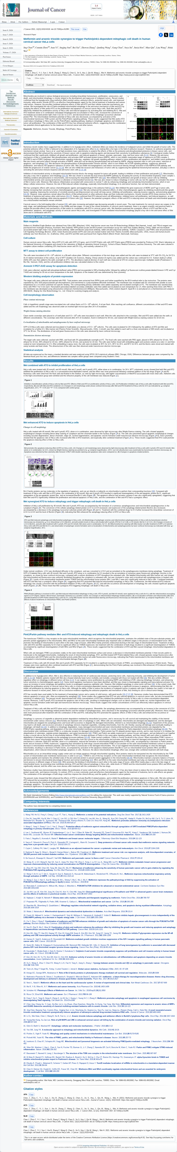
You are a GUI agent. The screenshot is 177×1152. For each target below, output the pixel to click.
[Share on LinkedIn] (171, 35)
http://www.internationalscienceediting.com (73, 795)
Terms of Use (139, 1147)
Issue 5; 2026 (8, 43)
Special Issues (8, 74)
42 (150, 723)
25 (27, 194)
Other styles (40, 78)
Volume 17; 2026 (9, 52)
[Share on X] (166, 35)
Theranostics (10, 125)
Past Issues (7, 57)
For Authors (23, 21)
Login (52, 21)
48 (128, 758)
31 (31, 678)
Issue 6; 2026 (8, 39)
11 (147, 155)
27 (70, 196)
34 (33, 678)
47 (81, 756)
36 (153, 684)
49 (131, 758)
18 (64, 176)
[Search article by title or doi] (17, 80)
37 (129, 694)
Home (4, 21)
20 (104, 178)
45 (166, 729)
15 (82, 170)
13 (60, 168)
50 (60, 762)
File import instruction (64, 85)
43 (45, 727)
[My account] (173, 22)
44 (163, 729)
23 (81, 190)
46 (90, 733)
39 (79, 696)
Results (11, 100)
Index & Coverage (10, 70)
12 (46, 163)
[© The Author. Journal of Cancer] (150, 117)
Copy (29, 78)
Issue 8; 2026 (8, 30)
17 (161, 174)
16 (85, 170)
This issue (75, 29)
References (10, 106)
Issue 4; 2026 (8, 48)
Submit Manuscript (39, 21)
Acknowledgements (11, 104)
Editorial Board (9, 61)
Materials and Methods (11, 96)
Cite (84, 29)
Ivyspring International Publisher (95, 1145)
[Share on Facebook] (161, 35)
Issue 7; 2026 (8, 34)
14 (62, 168)
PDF (162, 28)
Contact (62, 21)
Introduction (11, 93)
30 (153, 491)
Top (11, 91)
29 (66, 204)
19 (66, 176)
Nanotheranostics (11, 134)
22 (113, 188)
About (12, 21)
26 (68, 196)
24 (25, 194)
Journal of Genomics (11, 129)
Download (51, 85)
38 (132, 694)
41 (54, 721)
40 (43, 698)
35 (145, 678)
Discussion (10, 102)
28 (81, 198)
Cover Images (8, 65)
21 (111, 188)
